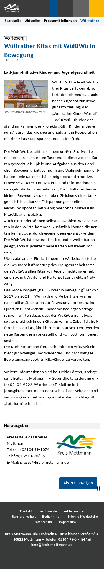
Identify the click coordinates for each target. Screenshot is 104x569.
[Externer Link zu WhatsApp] (76, 560)
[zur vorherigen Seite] (97, 488)
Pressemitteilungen (60, 21)
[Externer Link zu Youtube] (63, 560)
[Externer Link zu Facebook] (13, 560)
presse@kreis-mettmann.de (44, 463)
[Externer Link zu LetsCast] (88, 560)
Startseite (13, 21)
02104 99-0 (67, 540)
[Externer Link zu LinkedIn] (51, 560)
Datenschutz (43, 522)
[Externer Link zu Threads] (38, 560)
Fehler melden (74, 511)
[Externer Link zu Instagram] (26, 560)
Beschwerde (48, 511)
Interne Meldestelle (83, 517)
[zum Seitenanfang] (99, 488)
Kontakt (26, 511)
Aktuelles (33, 21)
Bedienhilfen (52, 517)
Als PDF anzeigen (78, 483)
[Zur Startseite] (13, 8)
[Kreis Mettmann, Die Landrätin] (52, 540)
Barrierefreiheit (24, 517)
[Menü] (96, 8)
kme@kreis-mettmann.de (51, 545)
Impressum (67, 522)
